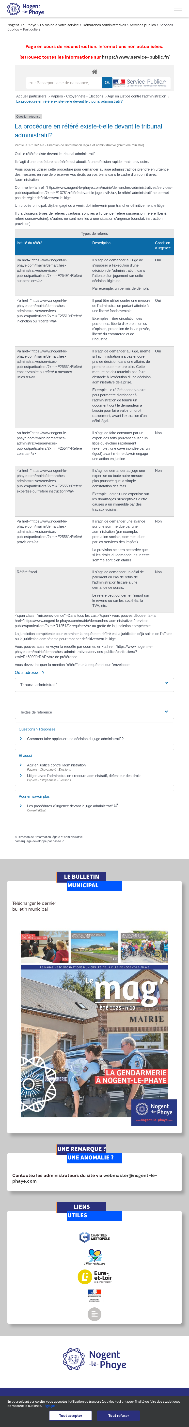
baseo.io (58, 841)
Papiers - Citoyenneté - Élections (77, 96)
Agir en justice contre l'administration (137, 96)
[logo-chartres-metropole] (94, 1233)
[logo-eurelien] (95, 1272)
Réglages (49, 1406)
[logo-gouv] (94, 1291)
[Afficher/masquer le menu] (178, 9)
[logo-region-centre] (94, 1251)
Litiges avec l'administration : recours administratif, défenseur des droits (84, 776)
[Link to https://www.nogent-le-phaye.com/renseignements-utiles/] (94, 1314)
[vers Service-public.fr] (140, 83)
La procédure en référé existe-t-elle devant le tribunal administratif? (69, 101)
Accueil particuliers (31, 96)
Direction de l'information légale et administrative (50, 837)
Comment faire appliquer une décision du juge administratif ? (75, 739)
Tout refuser (118, 1415)
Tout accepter (70, 1415)
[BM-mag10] (94, 924)
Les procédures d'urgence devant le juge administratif (70, 806)
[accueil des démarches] (94, 71)
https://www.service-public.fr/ (136, 57)
